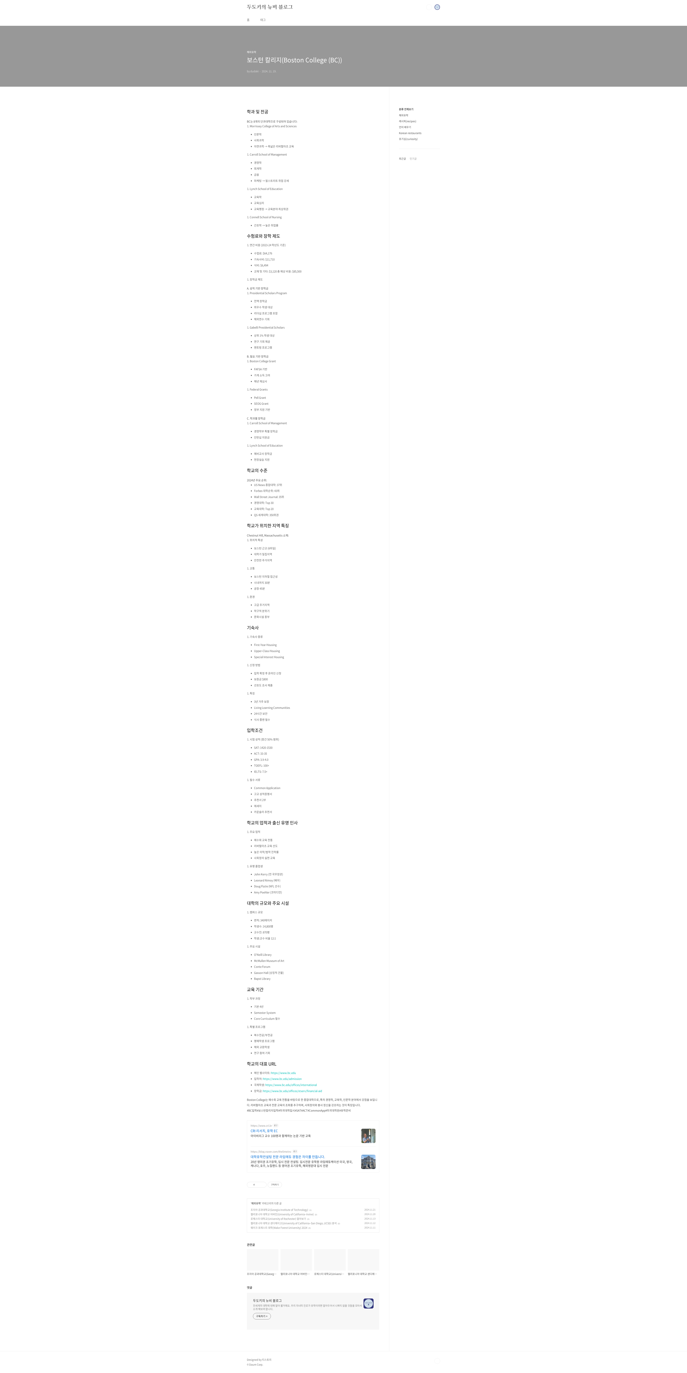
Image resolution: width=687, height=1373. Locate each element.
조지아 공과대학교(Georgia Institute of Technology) (279, 1209)
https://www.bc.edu (283, 1073)
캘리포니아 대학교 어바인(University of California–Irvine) (282, 1214)
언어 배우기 (405, 127)
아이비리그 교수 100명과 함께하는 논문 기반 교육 (281, 1136)
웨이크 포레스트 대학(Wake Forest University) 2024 (279, 1227)
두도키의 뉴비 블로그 (270, 7)
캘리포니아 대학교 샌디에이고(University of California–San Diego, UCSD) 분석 (294, 1223)
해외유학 (256, 1203)
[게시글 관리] (262, 1184)
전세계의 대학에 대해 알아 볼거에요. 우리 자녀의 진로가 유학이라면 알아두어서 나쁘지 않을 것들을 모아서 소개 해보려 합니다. (307, 1307)
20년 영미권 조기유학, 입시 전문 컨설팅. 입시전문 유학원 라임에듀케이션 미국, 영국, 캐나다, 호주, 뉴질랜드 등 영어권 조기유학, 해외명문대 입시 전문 (301, 1164)
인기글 (413, 158)
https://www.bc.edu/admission (282, 1079)
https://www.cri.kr (261, 1125)
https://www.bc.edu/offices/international (291, 1085)
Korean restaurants (410, 133)
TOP (437, 1361)
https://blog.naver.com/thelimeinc (271, 1151)
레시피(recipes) (407, 121)
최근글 (402, 158)
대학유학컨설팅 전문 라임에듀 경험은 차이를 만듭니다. (288, 1157)
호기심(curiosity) (408, 139)
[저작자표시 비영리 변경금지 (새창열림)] (287, 1184)
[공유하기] (258, 1184)
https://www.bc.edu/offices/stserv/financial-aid (292, 1091)
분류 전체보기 (406, 109)
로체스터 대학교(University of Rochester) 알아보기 (278, 1218)
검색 (429, 7)
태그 (263, 20)
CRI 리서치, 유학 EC (264, 1131)
